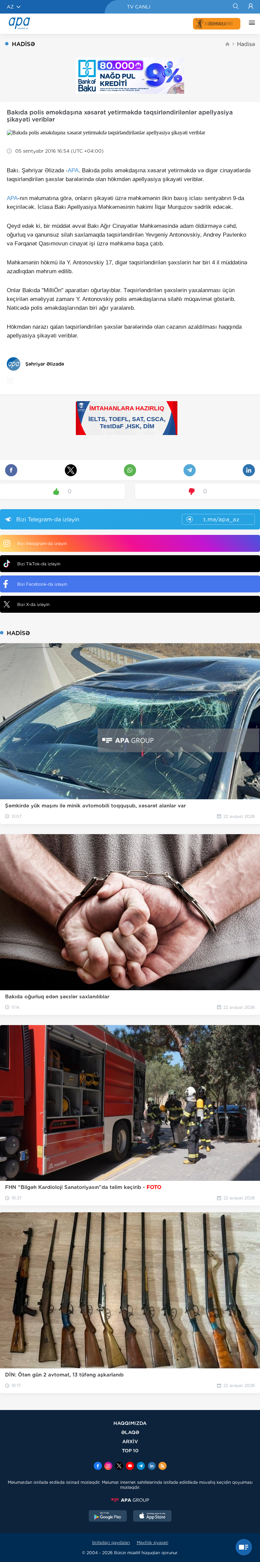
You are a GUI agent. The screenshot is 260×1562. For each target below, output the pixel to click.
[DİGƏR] (250, 23)
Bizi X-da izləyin (33, 604)
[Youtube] (130, 1466)
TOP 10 (130, 1450)
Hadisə (246, 44)
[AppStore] (152, 1516)
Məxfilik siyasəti (152, 1542)
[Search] (235, 7)
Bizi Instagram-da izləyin (42, 543)
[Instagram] (108, 1466)
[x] (119, 1466)
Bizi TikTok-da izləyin (38, 563)
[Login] (250, 6)
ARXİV (130, 1441)
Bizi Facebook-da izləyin (42, 584)
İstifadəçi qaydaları (111, 1542)
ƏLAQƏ (130, 1432)
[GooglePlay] (108, 1516)
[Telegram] (141, 1466)
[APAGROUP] (130, 1500)
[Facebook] (98, 1466)
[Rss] (162, 1466)
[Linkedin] (152, 1466)
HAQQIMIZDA (130, 1423)
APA (73, 170)
